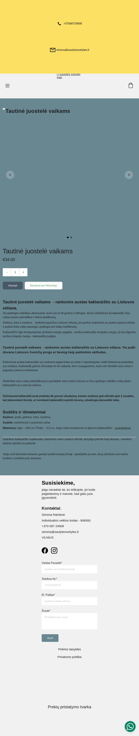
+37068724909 (73, 23)
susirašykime (123, 428)
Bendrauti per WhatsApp (43, 285)
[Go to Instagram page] (54, 550)
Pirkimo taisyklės (69, 649)
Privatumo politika (69, 657)
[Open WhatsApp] (130, 726)
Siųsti (50, 638)
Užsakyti (12, 285)
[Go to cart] (131, 85)
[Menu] (7, 85)
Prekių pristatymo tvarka (69, 707)
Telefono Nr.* (49, 578)
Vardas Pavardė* (52, 562)
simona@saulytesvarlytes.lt (72, 49)
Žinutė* (46, 610)
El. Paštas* (48, 594)
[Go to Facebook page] (45, 550)
